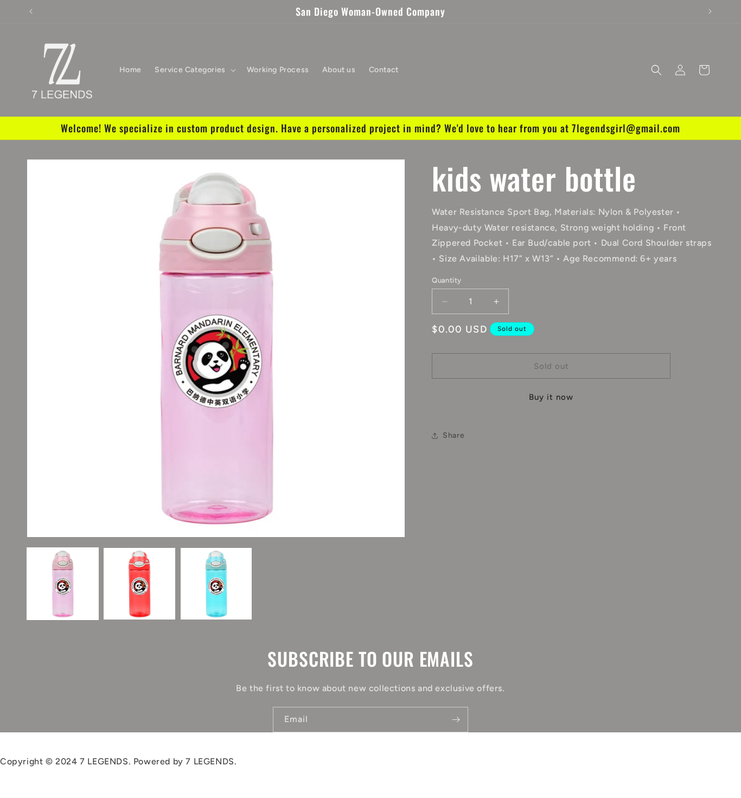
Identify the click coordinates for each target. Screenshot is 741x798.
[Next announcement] (710, 11)
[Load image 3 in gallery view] (216, 583)
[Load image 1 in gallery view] (62, 583)
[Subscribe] (456, 719)
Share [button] (453, 435)
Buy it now (551, 398)
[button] (194, 70)
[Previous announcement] (31, 11)
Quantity (446, 280)
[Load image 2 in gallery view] (139, 583)
